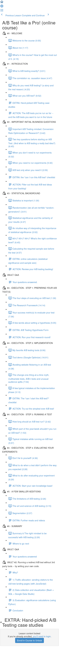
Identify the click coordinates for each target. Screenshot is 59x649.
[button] (2, 2)
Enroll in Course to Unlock (29, 640)
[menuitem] (2, 6)
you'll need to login (42, 636)
